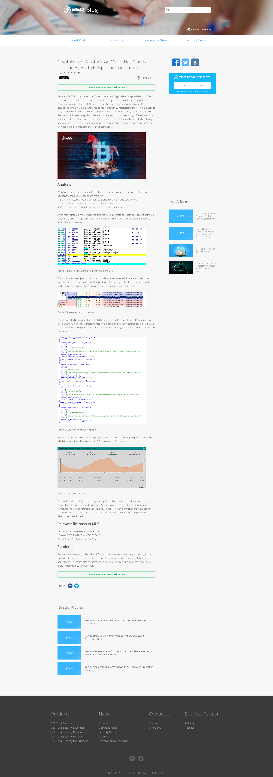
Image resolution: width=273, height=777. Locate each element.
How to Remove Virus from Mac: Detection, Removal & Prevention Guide (114, 637)
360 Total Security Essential (67, 727)
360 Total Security (62, 723)
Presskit (104, 736)
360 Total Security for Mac (66, 736)
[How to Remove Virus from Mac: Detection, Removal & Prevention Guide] (69, 637)
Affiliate (189, 723)
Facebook (176, 62)
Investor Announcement (113, 741)
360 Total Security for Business (69, 741)
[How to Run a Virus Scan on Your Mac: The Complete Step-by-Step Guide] (69, 622)
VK (195, 62)
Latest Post (77, 40)
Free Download (192, 85)
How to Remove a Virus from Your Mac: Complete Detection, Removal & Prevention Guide (117, 653)
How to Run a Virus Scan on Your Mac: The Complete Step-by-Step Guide (118, 622)
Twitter (185, 62)
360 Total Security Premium (67, 732)
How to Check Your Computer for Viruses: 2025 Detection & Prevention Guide (205, 233)
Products (116, 40)
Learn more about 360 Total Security (106, 87)
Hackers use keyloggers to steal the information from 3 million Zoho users (205, 267)
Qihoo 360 (155, 727)
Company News (156, 40)
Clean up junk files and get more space (205, 250)
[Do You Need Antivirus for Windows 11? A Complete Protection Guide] (69, 668)
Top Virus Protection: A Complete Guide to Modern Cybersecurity (205, 216)
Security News (196, 40)
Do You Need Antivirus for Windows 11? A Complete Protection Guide (118, 668)
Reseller (189, 727)
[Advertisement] (192, 148)
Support (154, 723)
